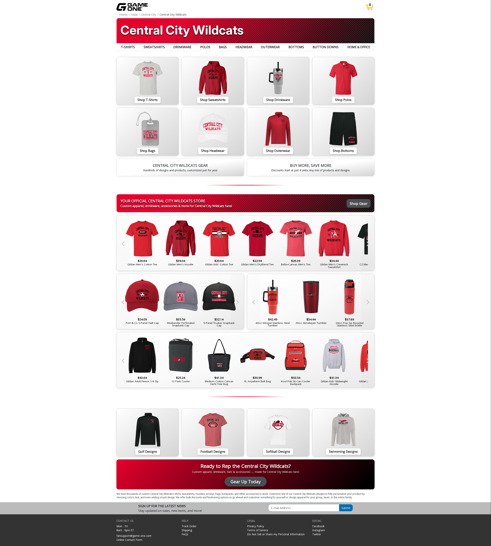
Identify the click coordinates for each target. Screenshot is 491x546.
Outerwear (270, 47)
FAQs (185, 534)
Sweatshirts (154, 47)
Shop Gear (358, 203)
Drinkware (182, 47)
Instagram (318, 530)
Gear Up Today (246, 482)
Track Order (189, 526)
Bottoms (296, 47)
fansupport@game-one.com (134, 536)
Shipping (187, 530)
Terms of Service (257, 530)
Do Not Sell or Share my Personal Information (276, 534)
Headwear (244, 47)
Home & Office (358, 47)
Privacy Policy (255, 526)
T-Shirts (128, 47)
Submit (345, 508)
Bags (223, 47)
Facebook (318, 526)
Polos (205, 47)
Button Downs (326, 47)
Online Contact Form (129, 540)
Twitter (316, 534)
